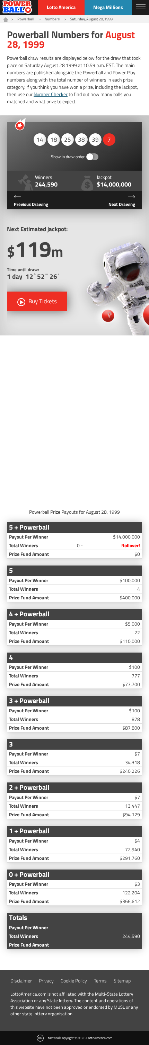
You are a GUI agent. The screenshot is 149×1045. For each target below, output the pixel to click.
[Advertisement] (74, 420)
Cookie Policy (74, 980)
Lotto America (61, 7)
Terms (100, 980)
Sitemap (122, 980)
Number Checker (51, 94)
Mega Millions (108, 7)
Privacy (46, 980)
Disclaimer (21, 980)
